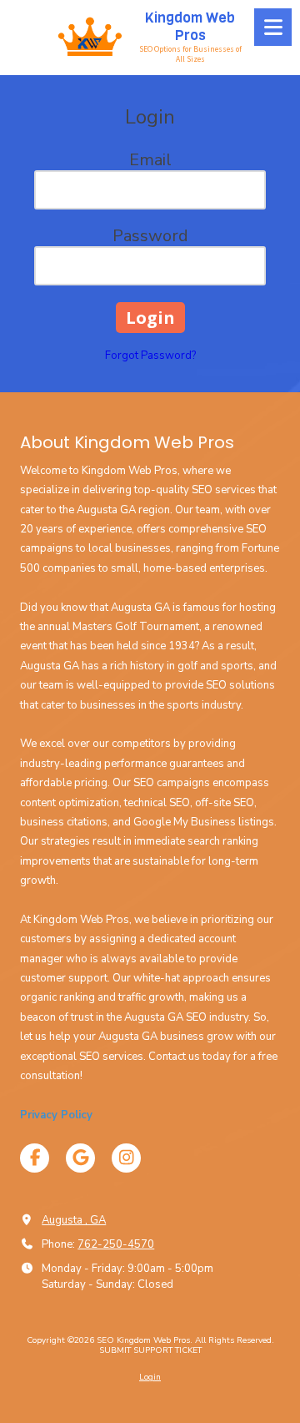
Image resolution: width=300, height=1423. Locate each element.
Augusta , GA (74, 1220)
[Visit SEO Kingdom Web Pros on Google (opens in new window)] (80, 1158)
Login (150, 1377)
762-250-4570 (116, 1244)
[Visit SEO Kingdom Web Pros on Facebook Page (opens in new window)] (34, 1158)
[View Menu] (273, 27)
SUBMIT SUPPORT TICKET (150, 1350)
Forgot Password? (150, 355)
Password (150, 236)
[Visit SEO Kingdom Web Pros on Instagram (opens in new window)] (126, 1158)
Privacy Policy (56, 1115)
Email (150, 160)
